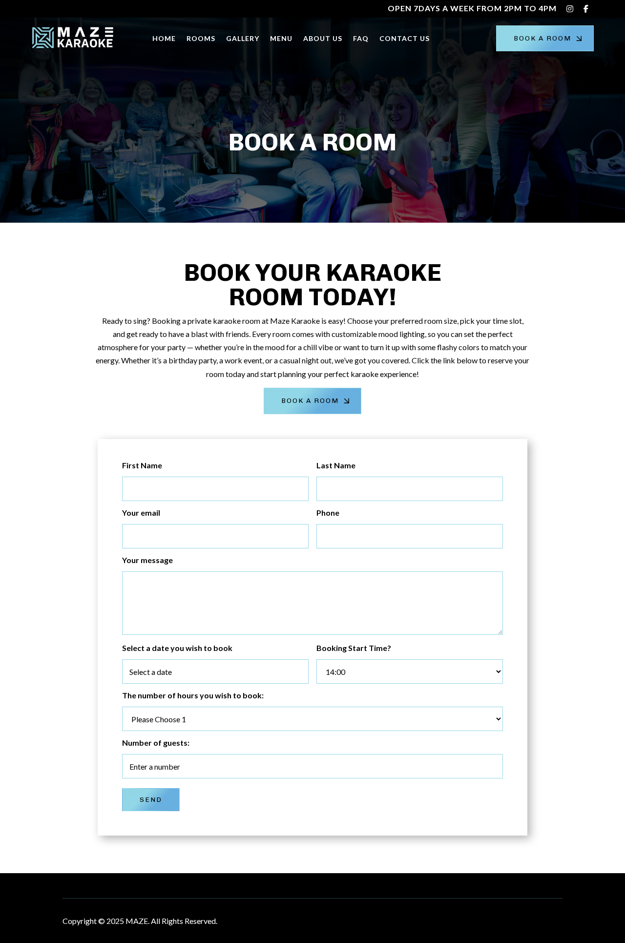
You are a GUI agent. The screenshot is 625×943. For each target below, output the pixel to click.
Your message (147, 560)
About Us (322, 38)
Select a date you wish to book (177, 647)
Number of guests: (155, 742)
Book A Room (542, 38)
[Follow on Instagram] (554, 919)
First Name (142, 465)
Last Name (335, 465)
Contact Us (404, 38)
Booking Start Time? (353, 647)
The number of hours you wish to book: (193, 695)
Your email (141, 512)
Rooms (201, 38)
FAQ (361, 38)
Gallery (242, 38)
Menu (281, 38)
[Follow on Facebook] (535, 919)
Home (164, 38)
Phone (327, 512)
